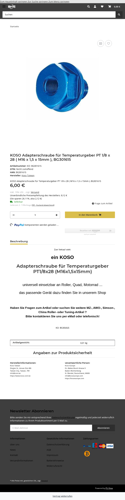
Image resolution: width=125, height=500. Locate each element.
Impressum (52, 455)
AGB (49, 449)
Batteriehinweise (55, 460)
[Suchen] (119, 14)
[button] (89, 6)
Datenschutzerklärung (63, 417)
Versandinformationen (21, 460)
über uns (14, 444)
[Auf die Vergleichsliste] (100, 43)
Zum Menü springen (58, 1)
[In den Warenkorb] (12, 34)
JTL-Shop (109, 488)
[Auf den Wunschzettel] (108, 43)
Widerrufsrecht (54, 465)
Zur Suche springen (38, 1)
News (13, 449)
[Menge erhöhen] (56, 215)
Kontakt (14, 455)
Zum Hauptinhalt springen (14, 1)
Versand (35, 192)
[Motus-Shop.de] (12, 6)
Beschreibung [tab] (19, 241)
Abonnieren (103, 427)
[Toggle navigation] (3, 5)
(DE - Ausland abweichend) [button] (43, 205)
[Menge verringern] (13, 215)
